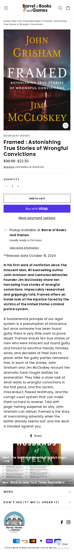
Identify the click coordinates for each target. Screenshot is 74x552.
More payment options (37, 218)
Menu (8, 491)
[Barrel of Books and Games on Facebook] (62, 522)
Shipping (9, 167)
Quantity (12, 179)
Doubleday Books (17, 135)
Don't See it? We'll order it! (31, 502)
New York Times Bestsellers (26, 21)
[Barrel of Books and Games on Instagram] (68, 522)
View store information (24, 248)
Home (7, 21)
